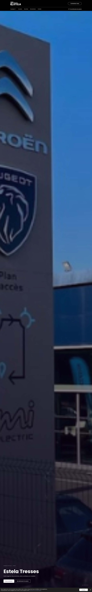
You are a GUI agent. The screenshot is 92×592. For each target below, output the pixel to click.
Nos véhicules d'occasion (23, 581)
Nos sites (26, 9)
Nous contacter (9, 581)
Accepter (83, 589)
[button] (13, 9)
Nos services (33, 9)
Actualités (20, 9)
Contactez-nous (74, 3)
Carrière (39, 9)
